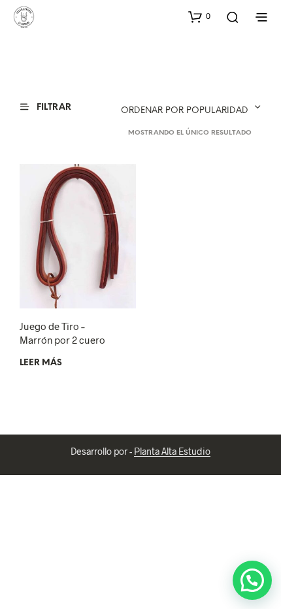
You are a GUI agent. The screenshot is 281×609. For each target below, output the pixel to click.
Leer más (41, 363)
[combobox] (173, 107)
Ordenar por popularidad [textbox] (184, 111)
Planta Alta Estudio (172, 451)
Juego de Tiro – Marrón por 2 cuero (62, 333)
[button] (199, 16)
